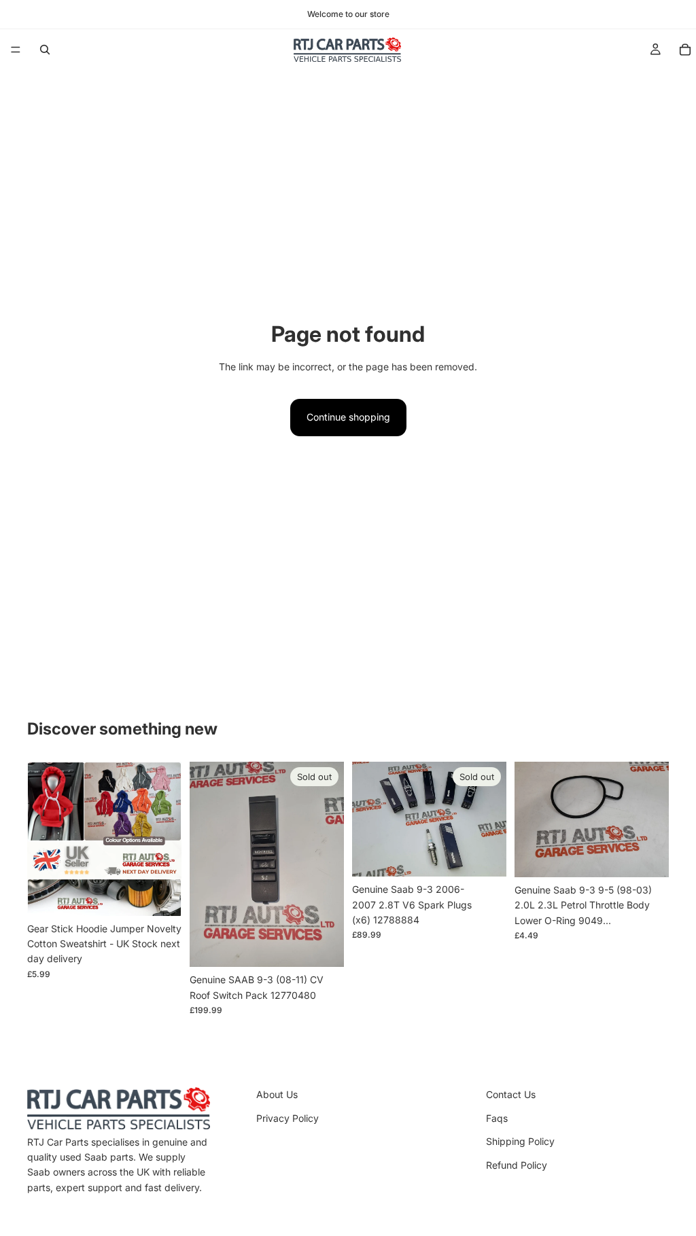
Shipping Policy (520, 1141)
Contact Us (511, 1094)
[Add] (648, 856)
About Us (277, 1094)
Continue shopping (348, 417)
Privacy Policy (287, 1118)
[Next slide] (329, 864)
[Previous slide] (205, 864)
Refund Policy (516, 1165)
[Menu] (15, 49)
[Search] (45, 50)
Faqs (497, 1118)
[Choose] (160, 895)
